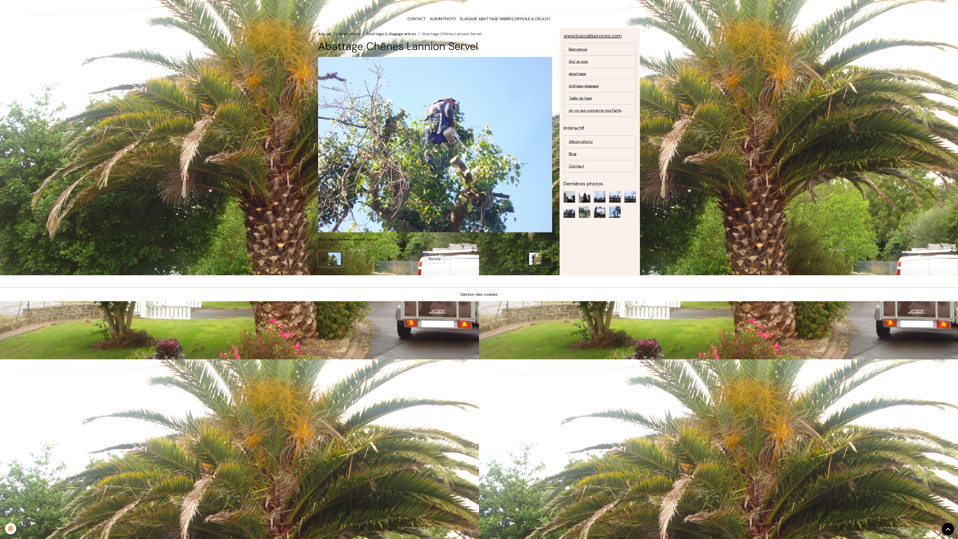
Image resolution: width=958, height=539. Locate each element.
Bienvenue (578, 49)
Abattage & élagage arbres (391, 33)
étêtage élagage (584, 86)
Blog (573, 153)
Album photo (443, 18)
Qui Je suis (578, 61)
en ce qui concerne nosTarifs (595, 110)
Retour (435, 258)
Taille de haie (580, 98)
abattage (577, 73)
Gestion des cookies (479, 294)
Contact (416, 18)
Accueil (324, 33)
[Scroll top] (948, 529)
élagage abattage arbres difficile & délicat (505, 18)
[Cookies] (10, 528)
